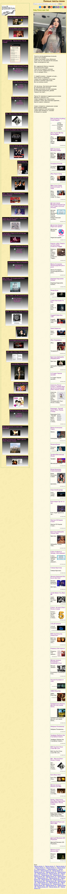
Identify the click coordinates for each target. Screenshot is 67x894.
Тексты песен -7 (41, 869)
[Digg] (49, 7)
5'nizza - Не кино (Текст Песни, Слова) (58, 608)
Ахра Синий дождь (57, 490)
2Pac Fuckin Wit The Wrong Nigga (57, 133)
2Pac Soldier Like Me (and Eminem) (17, 295)
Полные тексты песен (55, 1)
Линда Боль (54, 290)
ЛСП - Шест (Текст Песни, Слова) (17, 352)
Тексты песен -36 (39, 885)
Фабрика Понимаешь (57, 726)
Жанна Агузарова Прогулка (19, 410)
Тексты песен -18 (46, 875)
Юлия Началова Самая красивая (56, 470)
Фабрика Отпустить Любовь (18, 395)
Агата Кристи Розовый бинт (18, 340)
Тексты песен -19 (58, 875)
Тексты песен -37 (51, 885)
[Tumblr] (56, 7)
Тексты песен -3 (61, 866)
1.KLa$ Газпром (56, 623)
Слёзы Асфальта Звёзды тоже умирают (58, 552)
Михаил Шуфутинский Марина (18, 17)
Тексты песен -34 (46, 884)
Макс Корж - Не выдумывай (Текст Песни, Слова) (14, 279)
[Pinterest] (65, 7)
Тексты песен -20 (39, 876)
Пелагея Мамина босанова (19, 246)
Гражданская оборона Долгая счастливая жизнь (58, 705)
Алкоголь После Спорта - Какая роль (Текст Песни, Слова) (15, 219)
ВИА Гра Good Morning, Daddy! (56, 149)
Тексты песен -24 (54, 878)
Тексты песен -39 (42, 887)
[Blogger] (47, 7)
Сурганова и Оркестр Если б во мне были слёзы (14, 234)
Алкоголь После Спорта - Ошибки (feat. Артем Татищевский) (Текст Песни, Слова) (58, 387)
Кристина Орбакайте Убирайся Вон (57, 357)
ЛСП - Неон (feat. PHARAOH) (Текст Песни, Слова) (14, 194)
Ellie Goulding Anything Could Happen (58, 119)
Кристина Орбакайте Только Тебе (57, 532)
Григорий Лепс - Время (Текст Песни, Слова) (15, 41)
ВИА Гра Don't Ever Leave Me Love (57, 747)
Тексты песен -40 (54, 887)
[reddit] (51, 7)
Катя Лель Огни (56, 774)
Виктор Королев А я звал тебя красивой (12, 427)
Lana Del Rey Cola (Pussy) (19, 364)
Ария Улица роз (56, 328)
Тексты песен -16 (54, 873)
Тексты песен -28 (39, 881)
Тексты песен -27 (58, 879)
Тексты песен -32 (54, 882)
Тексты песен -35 (58, 884)
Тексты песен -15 (42, 873)
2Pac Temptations (56, 340)
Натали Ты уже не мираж (20, 206)
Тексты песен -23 (42, 878)
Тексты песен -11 (57, 870)
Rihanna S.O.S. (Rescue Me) (55, 850)
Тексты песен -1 (39, 866)
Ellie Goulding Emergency (20, 98)
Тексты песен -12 (39, 872)
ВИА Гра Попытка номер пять (56, 634)
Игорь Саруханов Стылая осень (17, 457)
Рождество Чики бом (21, 383)
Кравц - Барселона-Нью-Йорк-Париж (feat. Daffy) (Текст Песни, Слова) (58, 802)
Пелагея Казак (55, 444)
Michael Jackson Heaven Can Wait (56, 785)
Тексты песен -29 (51, 881)
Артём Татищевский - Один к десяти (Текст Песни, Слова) (14, 440)
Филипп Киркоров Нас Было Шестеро (58, 577)
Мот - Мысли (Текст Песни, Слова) (57, 759)
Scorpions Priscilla (56, 163)
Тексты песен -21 (51, 876)
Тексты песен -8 (52, 869)
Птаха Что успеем (22, 328)
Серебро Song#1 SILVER (20, 177)
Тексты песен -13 (51, 872)
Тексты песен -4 (40, 867)
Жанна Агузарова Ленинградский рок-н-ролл (58, 265)
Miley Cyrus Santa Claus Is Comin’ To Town (56, 187)
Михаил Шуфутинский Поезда (18, 66)
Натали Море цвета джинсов (18, 28)
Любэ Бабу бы (22, 161)
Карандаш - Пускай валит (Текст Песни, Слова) (57, 410)
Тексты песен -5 (51, 867)
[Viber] (58, 7)
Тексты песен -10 (46, 870)
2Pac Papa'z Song (56, 174)
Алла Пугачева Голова (20, 82)
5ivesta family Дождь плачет (19, 145)
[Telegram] (63, 7)
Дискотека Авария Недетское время (57, 225)
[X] (45, 7)
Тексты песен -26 (46, 879)
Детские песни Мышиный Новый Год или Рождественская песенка (58, 205)
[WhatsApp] (61, 7)
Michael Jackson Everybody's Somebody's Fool (56, 662)
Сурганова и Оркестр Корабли (18, 262)
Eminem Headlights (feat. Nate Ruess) (16, 130)
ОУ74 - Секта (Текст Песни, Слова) (17, 311)
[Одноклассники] (42, 7)
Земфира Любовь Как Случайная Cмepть (58, 736)
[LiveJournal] (54, 7)
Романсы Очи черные (58, 648)
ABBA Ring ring (55, 691)
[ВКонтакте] (40, 7)
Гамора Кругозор (56, 567)
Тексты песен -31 (42, 882)
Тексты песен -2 (50, 866)
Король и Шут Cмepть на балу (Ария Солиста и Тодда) (58, 245)
